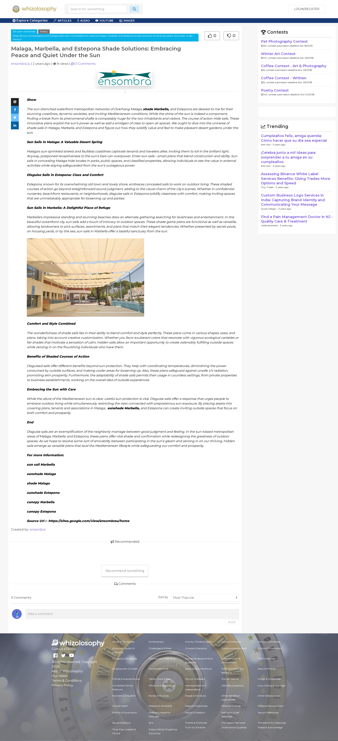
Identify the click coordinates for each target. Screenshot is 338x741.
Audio (85, 20)
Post (232, 622)
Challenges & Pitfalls (160, 648)
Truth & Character (195, 727)
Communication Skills (233, 648)
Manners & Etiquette (123, 695)
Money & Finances (159, 695)
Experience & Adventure (198, 668)
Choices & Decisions (196, 648)
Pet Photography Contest (284, 41)
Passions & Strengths (160, 705)
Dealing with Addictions (162, 658)
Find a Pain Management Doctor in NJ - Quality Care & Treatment (297, 219)
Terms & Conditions (67, 680)
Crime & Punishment (270, 648)
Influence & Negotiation (162, 685)
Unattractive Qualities (233, 727)
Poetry (44, 31)
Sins (151, 722)
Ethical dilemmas (158, 668)
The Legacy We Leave (233, 722)
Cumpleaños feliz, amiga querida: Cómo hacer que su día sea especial (294, 138)
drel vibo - (267, 144)
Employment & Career (125, 668)
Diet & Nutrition (267, 658)
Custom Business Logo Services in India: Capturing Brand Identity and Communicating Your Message (293, 200)
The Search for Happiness (272, 722)
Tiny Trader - (268, 187)
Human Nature (230, 678)
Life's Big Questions (232, 685)
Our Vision (60, 676)
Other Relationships (269, 695)
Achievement (156, 641)
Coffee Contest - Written (284, 78)
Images (129, 20)
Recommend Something (125, 571)
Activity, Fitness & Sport (198, 641)
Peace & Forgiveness (196, 705)
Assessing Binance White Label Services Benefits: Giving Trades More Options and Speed (295, 178)
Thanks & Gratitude (196, 722)
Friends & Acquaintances (126, 678)
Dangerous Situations (124, 658)
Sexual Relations (121, 722)
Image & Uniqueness (269, 678)
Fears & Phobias (267, 668)
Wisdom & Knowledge (270, 727)
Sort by (163, 597)
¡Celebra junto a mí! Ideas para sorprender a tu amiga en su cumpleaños (288, 157)
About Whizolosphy (67, 671)
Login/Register (306, 9)
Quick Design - (269, 208)
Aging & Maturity (231, 641)
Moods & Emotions (195, 695)
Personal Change (231, 705)
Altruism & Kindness (24, 31)
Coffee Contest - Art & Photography (293, 66)
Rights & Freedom (195, 712)
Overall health (120, 705)
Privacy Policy (62, 685)
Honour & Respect (195, 678)
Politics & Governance (124, 712)
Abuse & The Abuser (123, 641)
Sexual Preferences (268, 712)
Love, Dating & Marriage (271, 685)
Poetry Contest (275, 90)
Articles (64, 20)
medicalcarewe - (270, 225)
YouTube (106, 20)
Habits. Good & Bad (159, 678)
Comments (85, 64)
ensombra (19, 64)
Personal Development (271, 705)
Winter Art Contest (278, 54)
